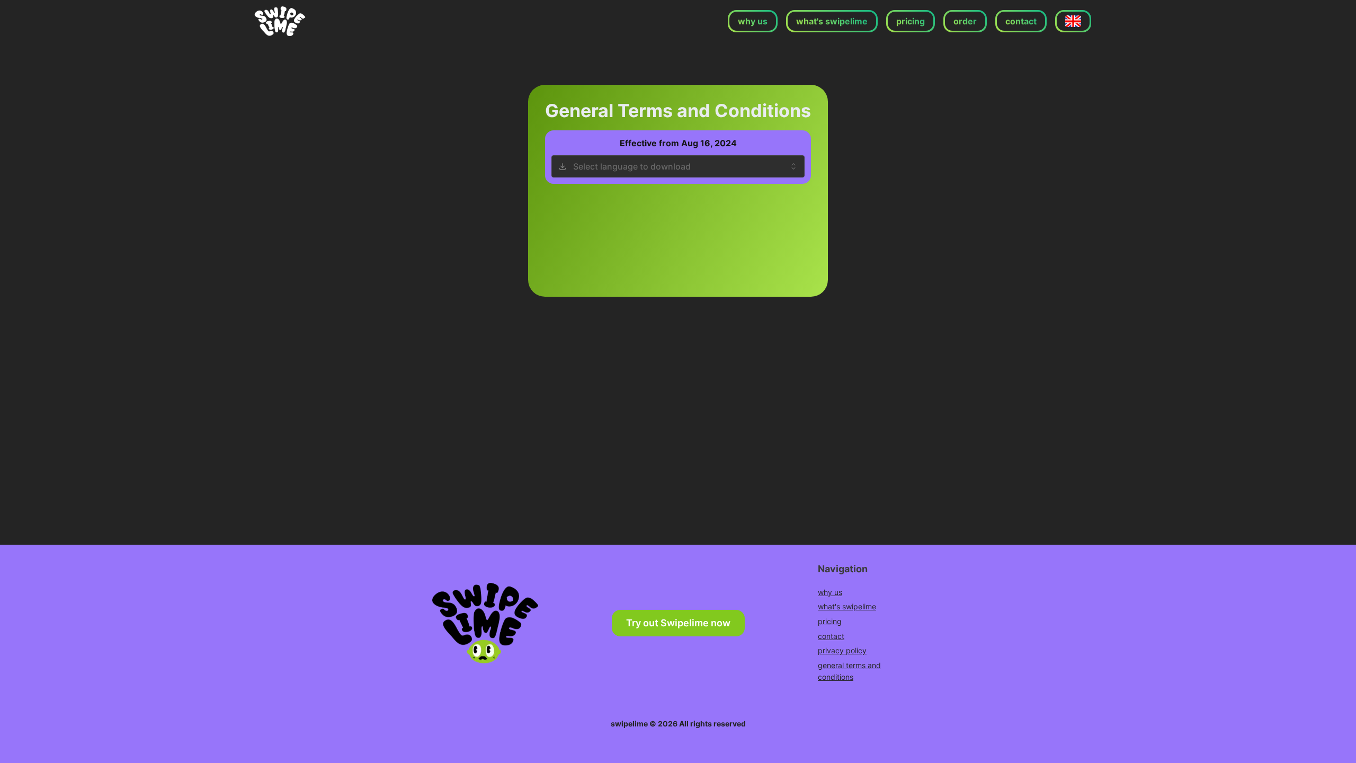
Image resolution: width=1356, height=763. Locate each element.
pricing (830, 621)
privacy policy (842, 650)
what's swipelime (847, 606)
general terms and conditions (849, 671)
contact (831, 636)
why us (830, 592)
